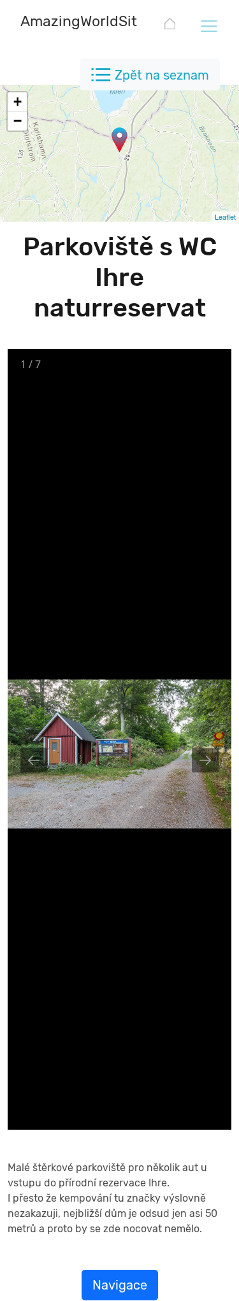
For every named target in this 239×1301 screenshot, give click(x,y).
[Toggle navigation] (208, 25)
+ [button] (17, 102)
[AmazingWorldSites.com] (169, 26)
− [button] (17, 121)
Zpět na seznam (162, 75)
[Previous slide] (33, 760)
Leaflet (225, 216)
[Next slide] (205, 760)
